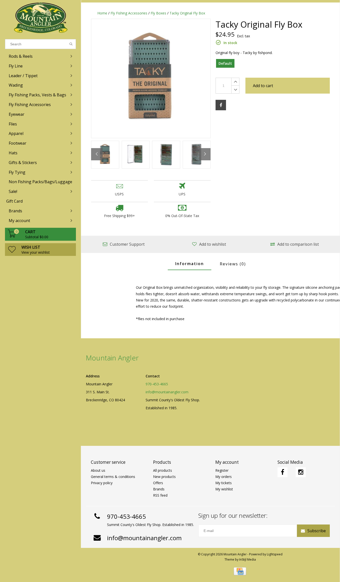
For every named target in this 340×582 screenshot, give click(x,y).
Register (221, 470)
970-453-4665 (157, 384)
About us (98, 470)
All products (162, 470)
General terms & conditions (113, 476)
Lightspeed (275, 554)
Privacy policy (102, 482)
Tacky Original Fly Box (187, 13)
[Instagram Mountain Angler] (301, 472)
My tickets (223, 482)
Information (189, 263)
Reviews (233, 264)
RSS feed (160, 495)
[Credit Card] (240, 571)
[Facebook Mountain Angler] (282, 472)
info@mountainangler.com (167, 392)
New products (164, 476)
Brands (159, 489)
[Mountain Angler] (40, 18)
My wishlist (224, 489)
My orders (223, 476)
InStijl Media (247, 559)
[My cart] (11, 236)
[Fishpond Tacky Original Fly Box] (150, 78)
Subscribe (316, 530)
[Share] (221, 105)
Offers (158, 482)
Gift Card (14, 201)
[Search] (71, 44)
